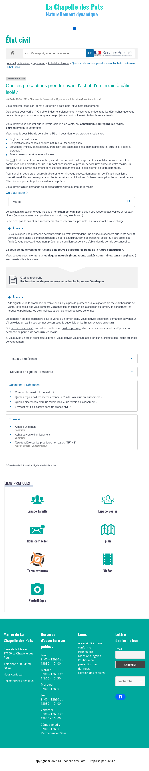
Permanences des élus (19, 681)
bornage (14, 318)
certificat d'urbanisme (114, 173)
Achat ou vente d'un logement (32, 434)
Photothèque (37, 600)
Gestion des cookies (91, 673)
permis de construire (116, 241)
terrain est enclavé (22, 328)
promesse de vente (42, 233)
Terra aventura (37, 570)
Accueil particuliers (18, 63)
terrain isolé (51, 123)
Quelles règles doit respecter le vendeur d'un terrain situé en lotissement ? (58, 397)
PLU (54, 133)
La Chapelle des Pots (74, 6)
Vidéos (107, 570)
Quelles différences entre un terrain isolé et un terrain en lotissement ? (56, 401)
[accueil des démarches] (13, 52)
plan (108, 541)
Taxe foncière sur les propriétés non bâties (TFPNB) (45, 442)
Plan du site (86, 652)
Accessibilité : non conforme (90, 645)
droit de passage (71, 328)
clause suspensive (103, 233)
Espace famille (37, 511)
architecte (107, 337)
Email (118, 649)
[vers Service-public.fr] (112, 53)
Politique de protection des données (88, 664)
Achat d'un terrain (58, 63)
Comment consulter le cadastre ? (34, 392)
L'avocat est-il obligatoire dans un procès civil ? (43, 406)
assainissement (24, 215)
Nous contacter (37, 541)
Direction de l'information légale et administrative (32, 465)
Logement (39, 63)
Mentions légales (89, 656)
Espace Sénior (107, 511)
